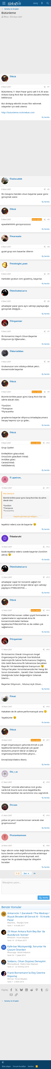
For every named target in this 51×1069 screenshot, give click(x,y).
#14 (48, 610)
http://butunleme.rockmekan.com (18, 112)
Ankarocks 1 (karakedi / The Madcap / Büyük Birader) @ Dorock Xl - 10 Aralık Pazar (28, 916)
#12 (48, 547)
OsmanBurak (14, 964)
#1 (48, 87)
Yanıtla (46, 117)
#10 (48, 443)
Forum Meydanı (23, 937)
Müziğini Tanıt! (22, 923)
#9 (48, 392)
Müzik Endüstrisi (23, 952)
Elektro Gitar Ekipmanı (29, 964)
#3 (48, 219)
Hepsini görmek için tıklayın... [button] (25, 516)
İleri (25, 873)
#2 (48, 189)
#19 (48, 815)
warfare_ (12, 923)
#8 (48, 361)
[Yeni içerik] (42, 3)
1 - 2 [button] (17, 873)
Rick (7, 17)
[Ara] (47, 3)
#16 (48, 706)
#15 (48, 649)
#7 (48, 331)
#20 (48, 845)
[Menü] (4, 3)
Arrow (11, 979)
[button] (2, 1062)
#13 (48, 577)
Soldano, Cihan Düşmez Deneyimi (26, 961)
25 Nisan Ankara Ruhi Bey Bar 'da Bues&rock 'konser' (26, 933)
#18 (48, 782)
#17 (48, 740)
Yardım (31, 1066)
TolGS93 (12, 938)
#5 (48, 274)
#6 (48, 301)
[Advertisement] (25, 45)
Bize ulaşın (6, 1066)
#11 (48, 488)
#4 (48, 247)
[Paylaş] (44, 87)
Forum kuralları (19, 1066)
